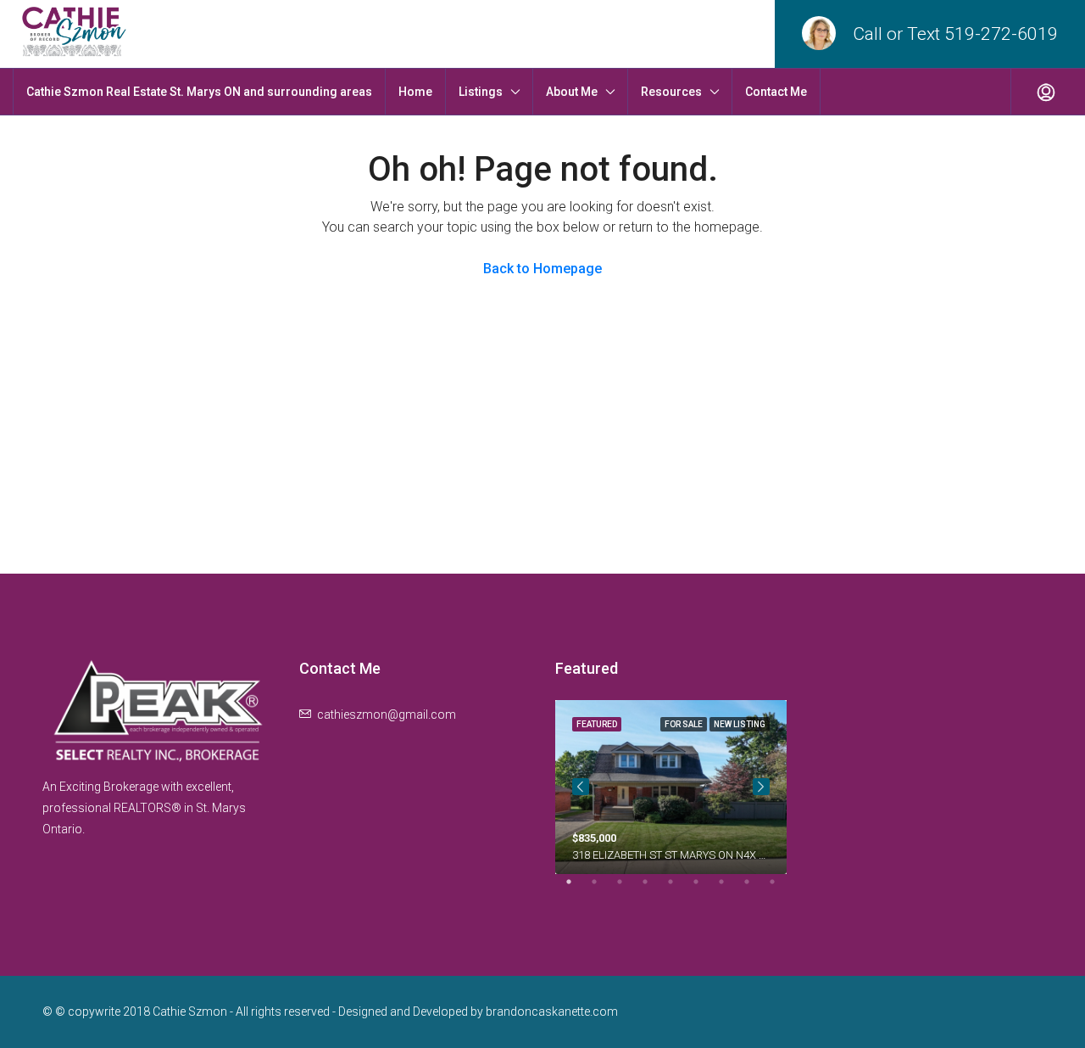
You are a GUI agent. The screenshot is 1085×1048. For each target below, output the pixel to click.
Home (415, 91)
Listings (481, 91)
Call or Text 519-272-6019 (955, 34)
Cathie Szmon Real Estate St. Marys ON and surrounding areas (199, 91)
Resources (671, 91)
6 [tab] (704, 888)
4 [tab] (653, 888)
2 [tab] (602, 888)
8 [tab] (755, 888)
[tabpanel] (671, 787)
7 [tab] (729, 888)
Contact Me (776, 91)
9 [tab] (780, 888)
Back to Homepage (542, 269)
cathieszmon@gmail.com (386, 714)
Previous (580, 786)
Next (761, 786)
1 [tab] (577, 888)
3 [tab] (628, 888)
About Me (572, 91)
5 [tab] (678, 888)
